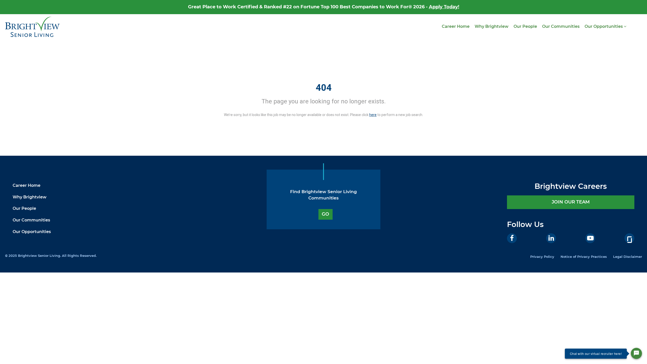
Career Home (456, 26)
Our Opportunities (604, 26)
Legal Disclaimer (627, 257)
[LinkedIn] (551, 238)
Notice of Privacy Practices (584, 257)
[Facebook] (512, 238)
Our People (525, 26)
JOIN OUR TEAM (571, 202)
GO (325, 214)
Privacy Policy (542, 257)
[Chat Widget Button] (636, 353)
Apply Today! (444, 7)
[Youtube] (590, 238)
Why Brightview (492, 26)
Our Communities (561, 26)
